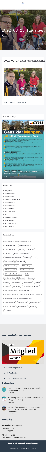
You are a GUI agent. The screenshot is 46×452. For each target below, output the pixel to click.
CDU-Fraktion (9, 262)
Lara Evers (19, 294)
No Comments (21, 102)
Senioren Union (10, 223)
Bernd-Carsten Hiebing (21, 253)
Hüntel (25, 286)
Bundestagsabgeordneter (12, 258)
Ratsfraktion (9, 220)
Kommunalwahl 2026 (12, 200)
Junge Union (9, 197)
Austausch (7, 253)
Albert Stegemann (10, 249)
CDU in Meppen (27, 266)
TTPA (34, 449)
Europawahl (16, 282)
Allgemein (8, 191)
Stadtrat (33, 307)
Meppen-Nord (10, 205)
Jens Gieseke (34, 286)
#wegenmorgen (24, 245)
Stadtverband (9, 226)
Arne (5, 102)
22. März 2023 (12, 102)
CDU (35, 258)
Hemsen (7, 286)
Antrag (21, 249)
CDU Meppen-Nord (10, 270)
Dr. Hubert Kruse (10, 278)
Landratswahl (25, 290)
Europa (6, 282)
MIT (6, 214)
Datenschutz (25, 449)
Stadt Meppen (22, 307)
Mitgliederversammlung (24, 298)
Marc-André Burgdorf (33, 294)
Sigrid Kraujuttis (9, 307)
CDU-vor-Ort (20, 262)
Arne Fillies (30, 249)
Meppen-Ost (9, 208)
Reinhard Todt (22, 302)
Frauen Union (10, 194)
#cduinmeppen (9, 241)
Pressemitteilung (11, 217)
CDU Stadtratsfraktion (27, 270)
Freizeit (37, 282)
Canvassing (27, 258)
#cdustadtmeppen (23, 241)
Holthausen (16, 286)
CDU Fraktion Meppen (11, 266)
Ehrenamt (21, 278)
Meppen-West (10, 211)
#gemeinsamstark (10, 245)
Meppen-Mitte (10, 202)
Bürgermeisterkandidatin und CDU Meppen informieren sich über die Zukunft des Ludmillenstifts (24, 409)
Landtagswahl (9, 294)
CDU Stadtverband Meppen (13, 274)
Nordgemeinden (9, 302)
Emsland (30, 278)
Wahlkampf (8, 311)
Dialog (27, 274)
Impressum (14, 449)
